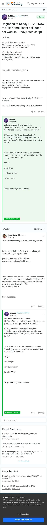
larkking (11, 16)
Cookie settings (23, 514)
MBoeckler (16, 489)
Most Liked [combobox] (39, 229)
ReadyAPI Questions (10, 10)
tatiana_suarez (18, 446)
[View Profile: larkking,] (6, 120)
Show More (25, 461)
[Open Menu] (43, 9)
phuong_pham (18, 456)
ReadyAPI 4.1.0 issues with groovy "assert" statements (19, 435)
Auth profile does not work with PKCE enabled (21, 444)
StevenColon (12, 235)
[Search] (28, 3)
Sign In (41, 4)
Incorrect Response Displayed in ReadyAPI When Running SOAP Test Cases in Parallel (22, 452)
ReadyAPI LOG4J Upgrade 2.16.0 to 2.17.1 (19, 486)
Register (34, 4)
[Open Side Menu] (3, 3)
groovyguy (15, 439)
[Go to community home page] (14, 4)
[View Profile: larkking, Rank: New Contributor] (4, 17)
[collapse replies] (23, 233)
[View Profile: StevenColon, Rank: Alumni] (4, 236)
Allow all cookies (23, 520)
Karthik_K (15, 481)
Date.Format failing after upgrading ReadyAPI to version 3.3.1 (22, 477)
